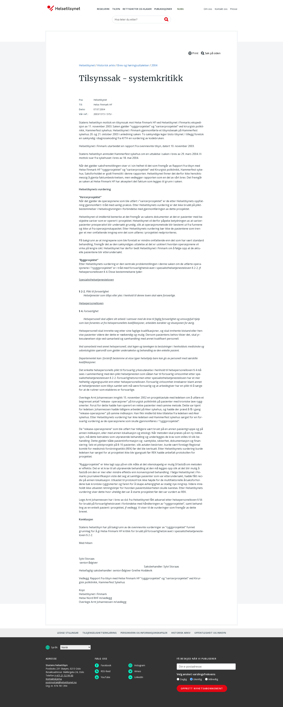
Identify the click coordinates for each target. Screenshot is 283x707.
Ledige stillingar (67, 632)
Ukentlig (197, 679)
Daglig (183, 679)
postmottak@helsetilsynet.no (61, 682)
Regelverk (103, 9)
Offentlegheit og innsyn (210, 632)
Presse (233, 9)
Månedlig (213, 679)
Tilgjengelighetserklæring (99, 632)
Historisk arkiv (180, 632)
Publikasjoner (163, 9)
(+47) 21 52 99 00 (64, 675)
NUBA (180, 9)
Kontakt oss (221, 9)
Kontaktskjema (54, 678)
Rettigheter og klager (137, 9)
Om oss (208, 9)
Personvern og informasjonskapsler (144, 632)
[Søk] (166, 19)
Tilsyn (116, 9)
